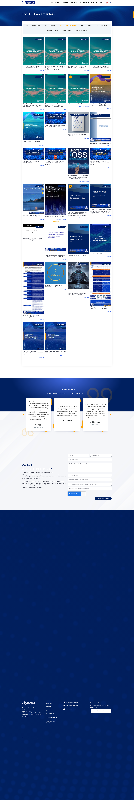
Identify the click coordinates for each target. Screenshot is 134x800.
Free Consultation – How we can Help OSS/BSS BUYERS (32, 67)
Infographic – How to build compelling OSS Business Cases (32, 316)
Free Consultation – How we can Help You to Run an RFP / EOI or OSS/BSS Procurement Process (32, 105)
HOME (51, 2)
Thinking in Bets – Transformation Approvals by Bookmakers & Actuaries (55, 162)
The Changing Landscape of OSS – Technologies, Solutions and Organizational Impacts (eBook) (78, 213)
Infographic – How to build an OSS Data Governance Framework (100, 307)
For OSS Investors (95, 116)
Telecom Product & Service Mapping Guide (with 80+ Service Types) (99, 162)
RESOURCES (73, 2)
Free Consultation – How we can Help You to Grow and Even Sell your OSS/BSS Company (55, 68)
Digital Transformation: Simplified (55, 216)
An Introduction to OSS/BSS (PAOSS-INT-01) (31, 142)
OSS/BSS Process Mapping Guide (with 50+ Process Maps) (55, 125)
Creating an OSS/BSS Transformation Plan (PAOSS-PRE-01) (33, 353)
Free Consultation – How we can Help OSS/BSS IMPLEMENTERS (99, 67)
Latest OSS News (51, 714)
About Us (49, 703)
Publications (61, 114)
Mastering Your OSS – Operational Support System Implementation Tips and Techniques (78, 177)
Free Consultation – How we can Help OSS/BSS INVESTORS (77, 67)
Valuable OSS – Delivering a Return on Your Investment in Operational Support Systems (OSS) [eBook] (100, 211)
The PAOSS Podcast (51, 717)
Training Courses (105, 77)
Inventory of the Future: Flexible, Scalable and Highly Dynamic (32, 239)
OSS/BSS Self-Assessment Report (100, 143)
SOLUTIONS (57, 2)
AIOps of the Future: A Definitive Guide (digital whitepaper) (77, 293)
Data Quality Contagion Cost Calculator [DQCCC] (53, 286)
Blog (47, 710)
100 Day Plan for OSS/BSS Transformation (31, 161)
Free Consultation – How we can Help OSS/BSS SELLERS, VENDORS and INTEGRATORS (55, 105)
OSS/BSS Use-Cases (96, 253)
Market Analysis (83, 264)
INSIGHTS (65, 2)
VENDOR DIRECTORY (84, 2)
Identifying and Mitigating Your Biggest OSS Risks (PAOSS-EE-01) (100, 104)
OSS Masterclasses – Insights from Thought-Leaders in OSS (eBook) (55, 255)
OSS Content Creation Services (77, 104)
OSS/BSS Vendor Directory (51, 722)
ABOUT (100, 2)
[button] (111, 3)
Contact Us (49, 706)
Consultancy (39, 39)
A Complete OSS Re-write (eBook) (78, 255)
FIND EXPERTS (94, 2)
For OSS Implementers (54, 114)
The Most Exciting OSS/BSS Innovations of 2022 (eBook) (31, 216)
